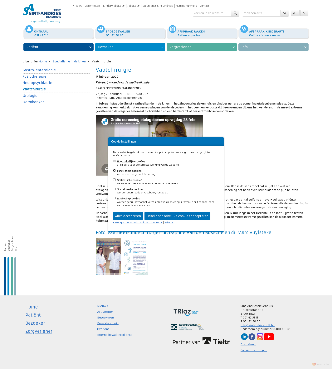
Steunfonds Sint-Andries (158, 5)
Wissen (169, 222)
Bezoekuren (105, 317)
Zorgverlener (180, 47)
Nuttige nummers (186, 5)
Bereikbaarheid (108, 323)
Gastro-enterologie (39, 70)
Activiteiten (92, 5)
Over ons (103, 329)
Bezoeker (105, 47)
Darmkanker (33, 102)
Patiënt (32, 47)
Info (245, 47)
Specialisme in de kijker (69, 61)
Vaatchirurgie (34, 89)
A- (304, 13)
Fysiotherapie (34, 77)
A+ (295, 13)
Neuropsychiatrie (37, 83)
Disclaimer (248, 344)
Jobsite (132, 5)
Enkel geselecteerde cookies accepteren (138, 222)
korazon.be (323, 364)
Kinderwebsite (112, 5)
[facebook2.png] (252, 336)
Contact (204, 5)
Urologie (30, 96)
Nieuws (77, 5)
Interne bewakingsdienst (114, 335)
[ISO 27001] (187, 327)
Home (43, 61)
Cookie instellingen (254, 350)
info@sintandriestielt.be (258, 325)
